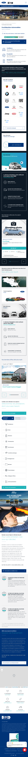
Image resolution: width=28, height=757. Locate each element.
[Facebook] (11, 755)
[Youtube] (15, 755)
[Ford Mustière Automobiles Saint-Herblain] (3, 2)
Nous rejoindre (13, 748)
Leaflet (6, 687)
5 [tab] (14, 261)
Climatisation (11, 441)
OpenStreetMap (15, 687)
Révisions (10, 435)
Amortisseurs (11, 447)
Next (24, 261)
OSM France (25, 687)
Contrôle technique (12, 452)
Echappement (11, 458)
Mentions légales (20, 748)
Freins (9, 429)
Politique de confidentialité (11, 750)
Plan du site (20, 750)
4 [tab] (13, 261)
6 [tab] (15, 261)
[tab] (8, 418)
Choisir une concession (10, 487)
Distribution (10, 424)
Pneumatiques (11, 470)
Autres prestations (12, 481)
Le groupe (7, 748)
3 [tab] (12, 261)
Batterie (10, 464)
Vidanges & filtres (12, 475)
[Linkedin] (13, 755)
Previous (4, 261)
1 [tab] (12, 505)
